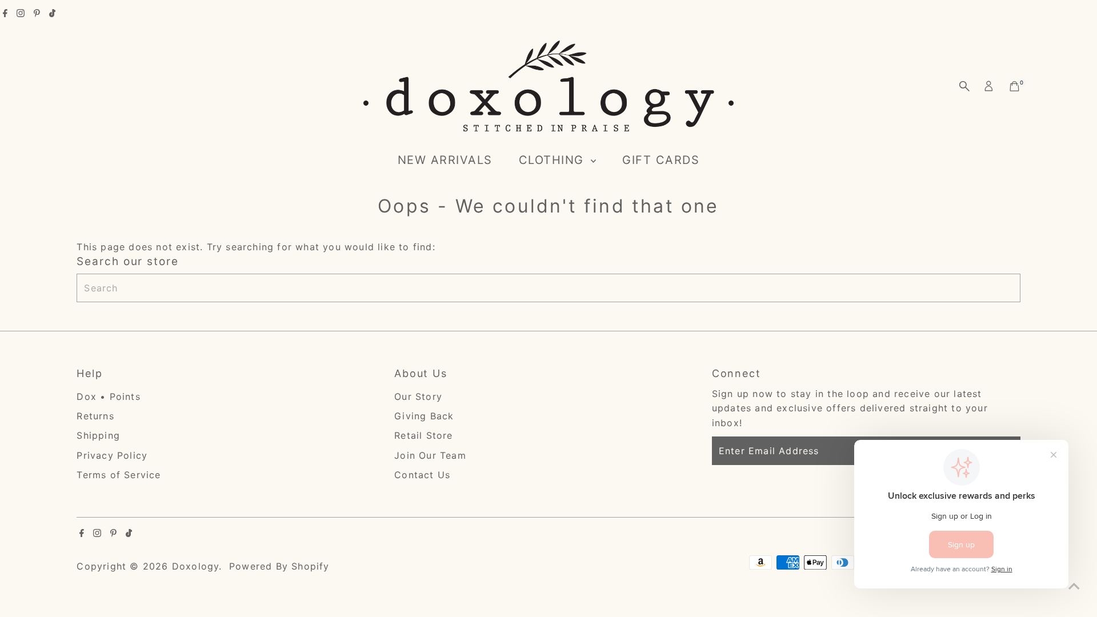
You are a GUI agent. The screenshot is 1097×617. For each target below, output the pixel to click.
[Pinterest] (37, 13)
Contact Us (422, 474)
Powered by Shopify (279, 566)
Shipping (98, 435)
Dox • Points (108, 396)
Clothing (553, 160)
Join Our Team (430, 455)
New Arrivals (445, 160)
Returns (95, 416)
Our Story (418, 396)
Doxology (195, 566)
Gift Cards (660, 160)
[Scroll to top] (1074, 585)
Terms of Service (119, 474)
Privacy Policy (112, 455)
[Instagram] (20, 13)
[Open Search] (964, 86)
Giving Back (424, 416)
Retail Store (423, 435)
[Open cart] (1014, 86)
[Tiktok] (52, 13)
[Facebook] (5, 13)
